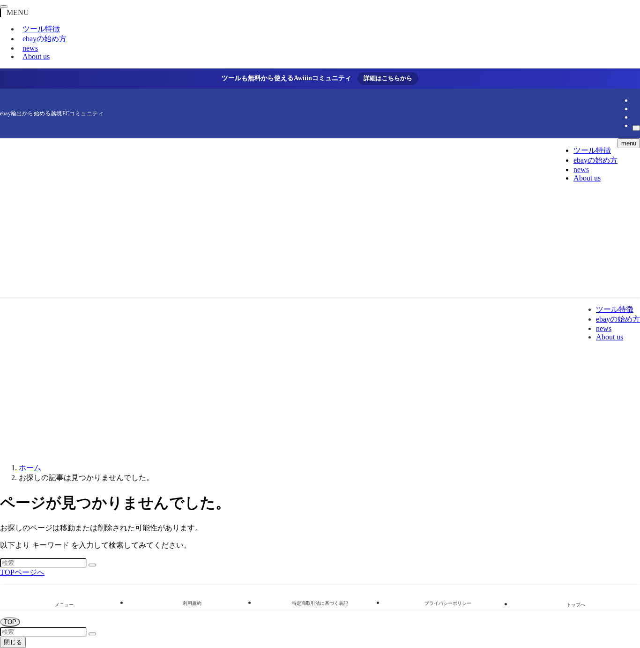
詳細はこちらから (388, 78)
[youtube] (635, 108)
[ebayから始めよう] (293, 285)
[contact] (635, 117)
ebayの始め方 (44, 39)
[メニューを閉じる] (3, 6)
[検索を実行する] (92, 565)
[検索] (636, 128)
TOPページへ (22, 572)
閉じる (13, 642)
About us (36, 56)
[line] (635, 100)
